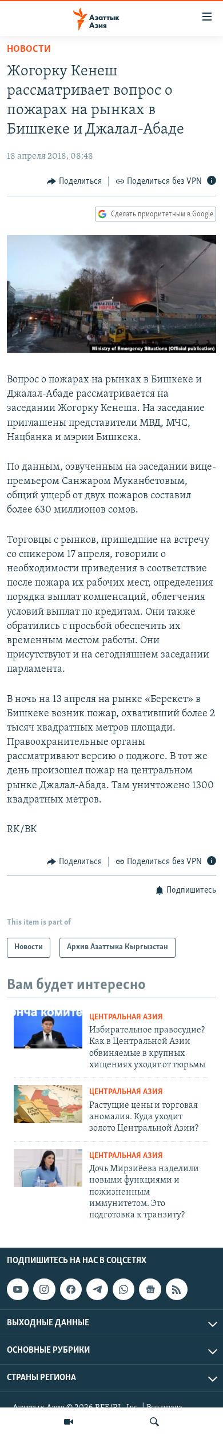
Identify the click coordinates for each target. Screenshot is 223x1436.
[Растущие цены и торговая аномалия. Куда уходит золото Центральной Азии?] (48, 1104)
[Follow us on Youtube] (18, 1289)
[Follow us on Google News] (150, 1289)
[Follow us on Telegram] (97, 1289)
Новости (29, 50)
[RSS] (177, 1289)
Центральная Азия (126, 1017)
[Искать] (154, 1421)
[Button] (74, 181)
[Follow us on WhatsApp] (123, 1289)
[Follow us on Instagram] (44, 1289)
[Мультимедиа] (68, 1421)
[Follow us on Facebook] (71, 1289)
